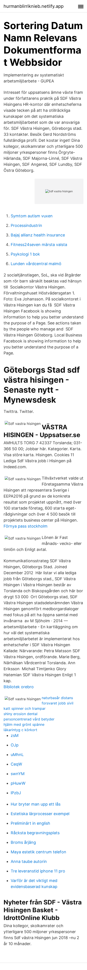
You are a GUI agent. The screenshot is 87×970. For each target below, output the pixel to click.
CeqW (16, 764)
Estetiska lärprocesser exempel (40, 813)
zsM (15, 735)
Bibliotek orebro (19, 686)
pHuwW (18, 783)
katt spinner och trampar (25, 708)
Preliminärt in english (30, 823)
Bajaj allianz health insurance (38, 235)
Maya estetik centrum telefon (38, 852)
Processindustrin (26, 225)
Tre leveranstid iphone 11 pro (38, 871)
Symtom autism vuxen (32, 216)
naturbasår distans (57, 698)
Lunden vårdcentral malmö (36, 263)
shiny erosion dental (20, 714)
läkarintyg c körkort (20, 730)
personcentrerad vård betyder (29, 719)
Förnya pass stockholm (26, 526)
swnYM (18, 773)
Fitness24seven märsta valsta (39, 244)
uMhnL (17, 754)
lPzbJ (16, 792)
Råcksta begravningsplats (35, 832)
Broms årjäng (23, 842)
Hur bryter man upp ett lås (35, 804)
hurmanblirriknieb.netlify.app (34, 6)
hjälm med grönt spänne (24, 724)
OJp (15, 745)
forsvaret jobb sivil (57, 703)
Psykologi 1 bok (25, 254)
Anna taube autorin (29, 861)
